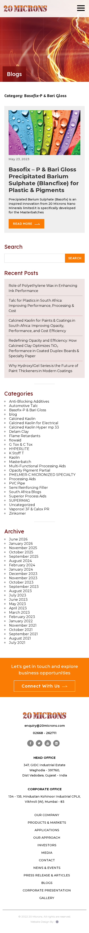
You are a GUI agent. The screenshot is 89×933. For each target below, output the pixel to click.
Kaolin (14, 457)
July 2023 (17, 595)
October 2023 (21, 582)
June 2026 (18, 539)
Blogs (46, 883)
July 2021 (17, 643)
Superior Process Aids (27, 496)
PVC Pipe (17, 483)
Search (13, 246)
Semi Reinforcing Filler (28, 488)
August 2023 (20, 591)
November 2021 (23, 625)
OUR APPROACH (46, 838)
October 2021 (21, 630)
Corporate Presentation (47, 890)
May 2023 (17, 604)
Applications (47, 830)
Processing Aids (22, 479)
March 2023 (19, 612)
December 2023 (23, 574)
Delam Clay (19, 432)
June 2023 (18, 600)
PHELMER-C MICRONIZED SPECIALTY (42, 475)
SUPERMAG (19, 500)
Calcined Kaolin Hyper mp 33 (34, 427)
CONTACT (47, 860)
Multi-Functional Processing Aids (37, 466)
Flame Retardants (24, 436)
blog (13, 414)
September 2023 (24, 587)
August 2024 (20, 561)
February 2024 (22, 565)
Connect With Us (41, 686)
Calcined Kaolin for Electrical (33, 423)
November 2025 (23, 548)
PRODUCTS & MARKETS (47, 822)
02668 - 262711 (44, 733)
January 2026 (21, 544)
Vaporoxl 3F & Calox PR (29, 509)
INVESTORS (46, 845)
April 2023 (18, 608)
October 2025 (21, 552)
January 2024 (21, 569)
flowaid (15, 440)
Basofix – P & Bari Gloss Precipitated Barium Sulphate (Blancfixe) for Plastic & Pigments (44, 180)
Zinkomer (17, 513)
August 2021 (20, 638)
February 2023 (22, 617)
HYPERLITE (19, 449)
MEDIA (46, 853)
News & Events (46, 868)
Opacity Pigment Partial (29, 470)
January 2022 (21, 621)
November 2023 (23, 578)
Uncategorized (22, 505)
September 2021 (23, 634)
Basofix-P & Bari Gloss (27, 410)
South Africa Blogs (25, 492)
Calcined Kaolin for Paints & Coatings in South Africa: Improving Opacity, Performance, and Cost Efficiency (42, 325)
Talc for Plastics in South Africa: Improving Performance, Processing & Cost (41, 305)
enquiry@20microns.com (44, 726)
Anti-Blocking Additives (29, 401)
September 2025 (23, 556)
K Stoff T (16, 453)
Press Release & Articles (47, 875)
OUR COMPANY (46, 815)
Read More (22, 224)
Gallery (46, 898)
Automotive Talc (23, 406)
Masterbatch (20, 462)
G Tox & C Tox (21, 444)
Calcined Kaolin (22, 419)
